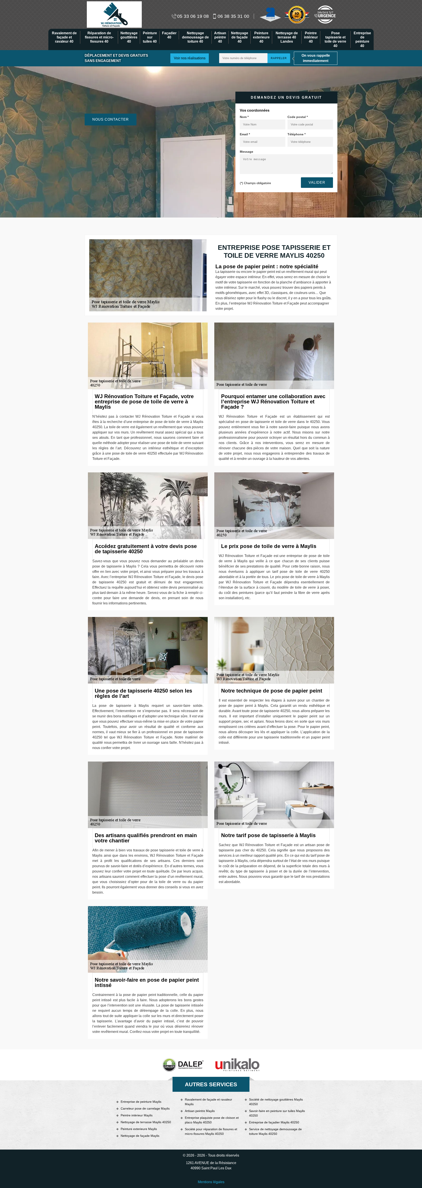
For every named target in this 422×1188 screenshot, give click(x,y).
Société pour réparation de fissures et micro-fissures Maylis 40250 (211, 1131)
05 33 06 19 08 (193, 16)
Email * (245, 134)
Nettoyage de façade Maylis (140, 1135)
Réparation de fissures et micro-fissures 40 (99, 37)
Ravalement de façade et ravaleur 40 (64, 37)
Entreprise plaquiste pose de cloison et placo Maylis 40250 (212, 1120)
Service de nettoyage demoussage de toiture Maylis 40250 (275, 1131)
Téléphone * (296, 134)
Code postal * (297, 117)
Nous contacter (110, 119)
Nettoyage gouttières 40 (129, 37)
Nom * (244, 117)
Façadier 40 (169, 35)
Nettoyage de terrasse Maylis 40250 (146, 1122)
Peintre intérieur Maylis (137, 1115)
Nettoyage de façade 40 (239, 37)
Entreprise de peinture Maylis (141, 1101)
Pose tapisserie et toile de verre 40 (335, 39)
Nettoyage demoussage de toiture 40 (195, 37)
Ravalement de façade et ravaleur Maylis (208, 1102)
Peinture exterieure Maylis (139, 1129)
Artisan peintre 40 (220, 37)
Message (246, 151)
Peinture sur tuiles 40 (150, 37)
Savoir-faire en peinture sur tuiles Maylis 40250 (277, 1113)
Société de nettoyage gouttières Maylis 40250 (276, 1102)
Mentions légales (211, 1182)
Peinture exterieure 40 (261, 37)
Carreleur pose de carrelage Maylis (145, 1108)
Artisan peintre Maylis (200, 1111)
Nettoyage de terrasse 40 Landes (287, 37)
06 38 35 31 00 (233, 16)
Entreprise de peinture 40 (362, 39)
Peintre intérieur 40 (311, 37)
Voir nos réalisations (190, 58)
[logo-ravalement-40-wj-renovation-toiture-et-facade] (114, 14)
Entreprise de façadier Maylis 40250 (274, 1122)
